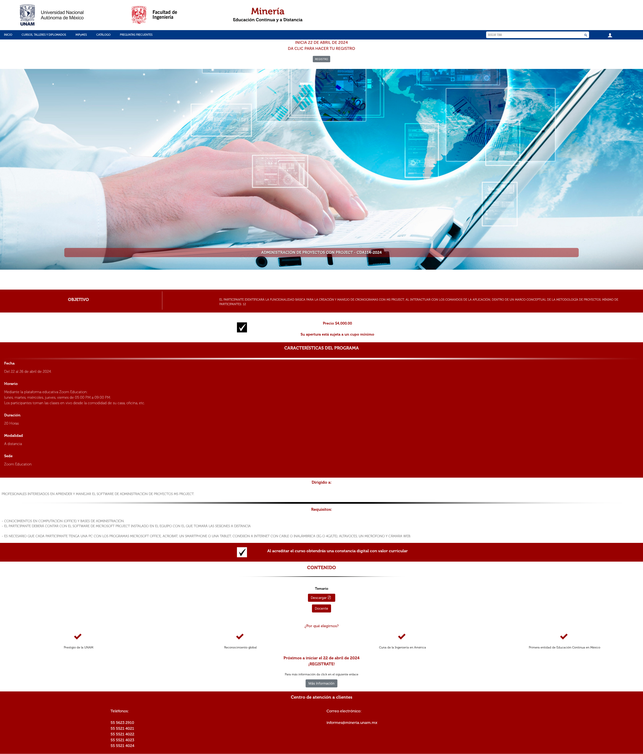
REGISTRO (321, 59)
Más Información (321, 683)
